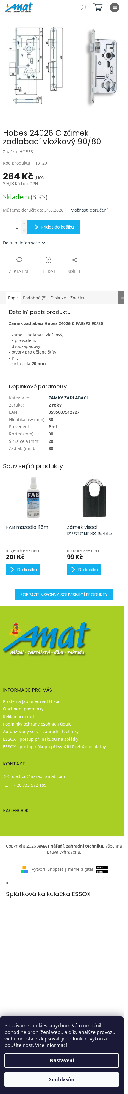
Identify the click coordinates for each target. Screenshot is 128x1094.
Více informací (51, 1045)
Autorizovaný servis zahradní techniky (41, 731)
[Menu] (115, 7)
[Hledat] (83, 7)
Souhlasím (61, 1079)
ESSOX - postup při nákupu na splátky (40, 739)
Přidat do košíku (57, 227)
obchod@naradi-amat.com (38, 776)
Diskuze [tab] (58, 298)
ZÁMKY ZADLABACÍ (68, 398)
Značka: (18, 151)
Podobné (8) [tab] (34, 298)
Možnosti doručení (89, 210)
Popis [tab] (13, 298)
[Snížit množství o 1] (24, 230)
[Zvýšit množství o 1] (24, 223)
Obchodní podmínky (23, 709)
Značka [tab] (77, 298)
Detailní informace (21, 243)
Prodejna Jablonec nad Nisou (32, 701)
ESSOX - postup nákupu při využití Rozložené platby (54, 746)
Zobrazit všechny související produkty (64, 595)
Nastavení (62, 1060)
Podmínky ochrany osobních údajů (37, 724)
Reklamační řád (18, 716)
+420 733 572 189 (29, 785)
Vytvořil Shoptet (47, 869)
